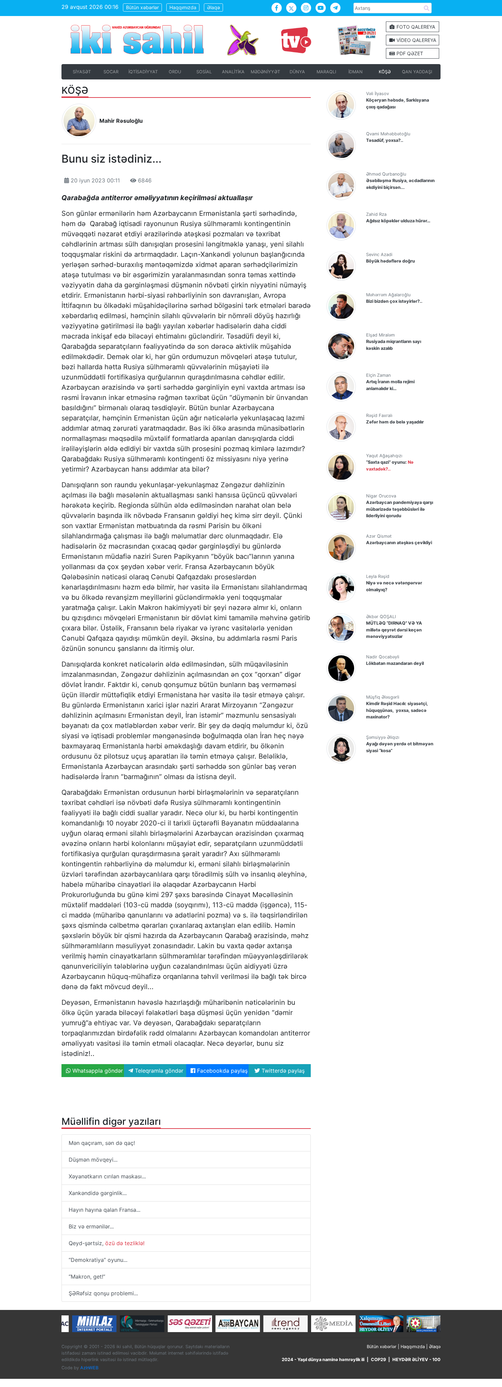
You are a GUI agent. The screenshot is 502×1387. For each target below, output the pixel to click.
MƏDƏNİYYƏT (265, 71)
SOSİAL (204, 71)
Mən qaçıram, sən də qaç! (102, 1142)
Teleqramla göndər (158, 1070)
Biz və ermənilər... (91, 1226)
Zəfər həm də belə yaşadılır (395, 421)
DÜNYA (297, 71)
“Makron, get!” (87, 1276)
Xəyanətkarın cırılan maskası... (107, 1176)
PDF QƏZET (409, 53)
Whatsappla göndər (97, 1070)
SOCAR (110, 71)
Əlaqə (213, 7)
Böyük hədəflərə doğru (390, 261)
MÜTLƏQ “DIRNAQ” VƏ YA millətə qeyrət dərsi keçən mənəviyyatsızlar (394, 630)
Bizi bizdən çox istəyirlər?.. (394, 301)
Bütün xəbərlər (142, 7)
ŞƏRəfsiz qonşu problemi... (103, 1293)
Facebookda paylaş (221, 1070)
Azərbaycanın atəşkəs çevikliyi (399, 542)
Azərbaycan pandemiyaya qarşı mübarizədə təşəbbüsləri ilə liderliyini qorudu (399, 509)
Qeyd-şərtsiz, (106, 1243)
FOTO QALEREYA (415, 27)
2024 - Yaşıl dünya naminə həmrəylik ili (323, 1359)
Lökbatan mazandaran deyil (395, 663)
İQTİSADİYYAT (143, 71)
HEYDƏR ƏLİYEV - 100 (416, 1359)
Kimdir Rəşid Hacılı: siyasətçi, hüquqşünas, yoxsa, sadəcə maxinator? (397, 710)
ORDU (175, 71)
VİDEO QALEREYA (415, 40)
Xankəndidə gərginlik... (98, 1193)
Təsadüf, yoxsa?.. (384, 140)
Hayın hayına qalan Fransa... (104, 1209)
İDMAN (355, 71)
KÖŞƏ (385, 71)
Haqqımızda (182, 7)
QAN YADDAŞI (417, 71)
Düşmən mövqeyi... (93, 1159)
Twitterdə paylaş (282, 1070)
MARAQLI (326, 71)
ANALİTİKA (233, 71)
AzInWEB (89, 1367)
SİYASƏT (82, 71)
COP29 (378, 1359)
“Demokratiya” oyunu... (98, 1259)
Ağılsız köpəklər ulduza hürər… (398, 220)
